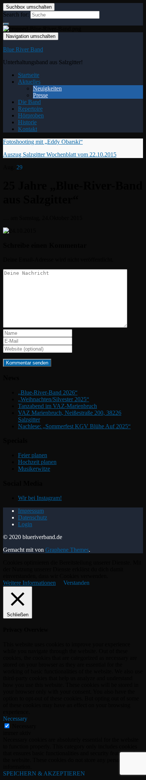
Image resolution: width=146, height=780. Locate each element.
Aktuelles (29, 81)
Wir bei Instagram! (40, 498)
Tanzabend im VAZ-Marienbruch (57, 406)
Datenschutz (32, 517)
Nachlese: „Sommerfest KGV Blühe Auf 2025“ (74, 426)
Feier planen (32, 455)
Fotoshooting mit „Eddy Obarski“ (43, 142)
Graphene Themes (67, 550)
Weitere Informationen (29, 583)
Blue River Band (23, 49)
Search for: (16, 14)
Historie (27, 122)
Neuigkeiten (47, 88)
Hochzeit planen (37, 462)
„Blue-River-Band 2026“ (47, 392)
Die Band (29, 102)
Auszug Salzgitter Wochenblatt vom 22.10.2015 (59, 154)
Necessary (24, 726)
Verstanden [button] (76, 583)
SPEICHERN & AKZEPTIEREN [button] (44, 773)
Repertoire (30, 108)
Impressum (31, 510)
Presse (40, 95)
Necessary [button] (15, 718)
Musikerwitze (34, 468)
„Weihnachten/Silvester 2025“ (53, 399)
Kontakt (27, 129)
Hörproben (31, 115)
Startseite (28, 75)
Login (25, 524)
